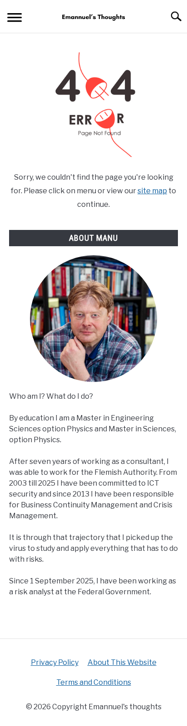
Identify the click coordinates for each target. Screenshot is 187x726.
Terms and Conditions (93, 682)
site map (152, 190)
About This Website (122, 662)
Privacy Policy (55, 662)
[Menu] (14, 19)
